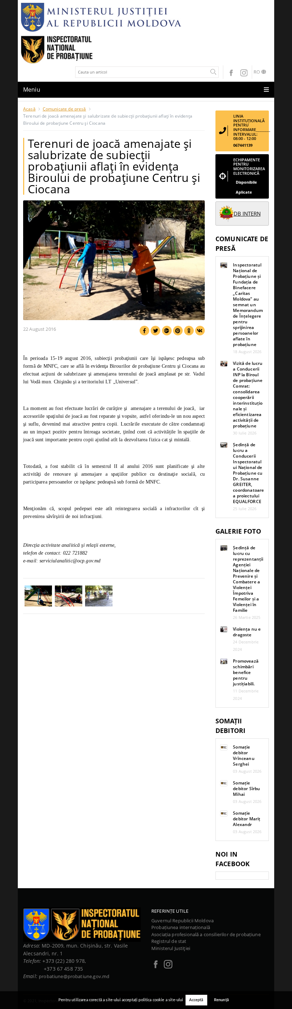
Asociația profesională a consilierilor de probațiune (206, 934)
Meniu (31, 89)
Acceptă (196, 1000)
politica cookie (151, 1000)
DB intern (247, 213)
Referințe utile (169, 911)
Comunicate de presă (64, 109)
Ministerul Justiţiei (170, 948)
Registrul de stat (169, 941)
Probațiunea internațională (180, 927)
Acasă (29, 109)
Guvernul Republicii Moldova (182, 920)
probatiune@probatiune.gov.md (74, 976)
